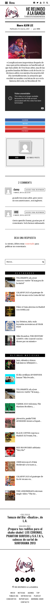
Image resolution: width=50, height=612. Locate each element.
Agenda (31, 593)
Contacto (25, 602)
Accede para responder (35, 190)
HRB (38, 29)
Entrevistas (26, 596)
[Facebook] (34, 2)
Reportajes (24, 599)
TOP (38, 593)
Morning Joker (37, 599)
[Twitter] (37, 2)
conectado (29, 244)
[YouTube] (40, 2)
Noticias (21, 593)
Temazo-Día (13, 596)
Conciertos (11, 599)
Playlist (37, 596)
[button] (42, 262)
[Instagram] (43, 2)
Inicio (12, 593)
